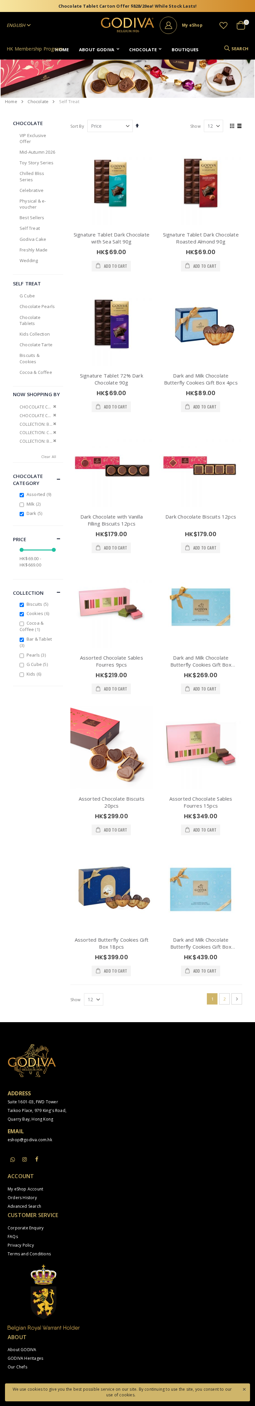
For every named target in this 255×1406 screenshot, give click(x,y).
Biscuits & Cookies (30, 358)
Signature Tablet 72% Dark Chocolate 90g (111, 379)
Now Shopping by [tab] (36, 394)
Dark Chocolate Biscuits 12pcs (200, 516)
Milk (34, 504)
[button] (223, 25)
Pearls (37, 655)
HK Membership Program (35, 49)
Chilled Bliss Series (32, 176)
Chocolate (38, 101)
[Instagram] (25, 1159)
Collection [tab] (28, 592)
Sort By (77, 126)
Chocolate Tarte (36, 345)
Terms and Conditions (29, 1254)
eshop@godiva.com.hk (30, 1140)
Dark (35, 513)
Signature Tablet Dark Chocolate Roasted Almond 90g (201, 238)
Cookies (39, 613)
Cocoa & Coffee (36, 372)
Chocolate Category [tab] (28, 479)
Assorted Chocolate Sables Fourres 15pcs (200, 802)
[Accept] (244, 1388)
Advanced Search (24, 1206)
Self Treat (30, 228)
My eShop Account (25, 1189)
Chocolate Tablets (30, 320)
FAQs (13, 1236)
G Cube (27, 296)
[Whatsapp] (13, 1160)
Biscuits (38, 604)
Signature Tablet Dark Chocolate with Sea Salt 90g (111, 238)
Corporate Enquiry (25, 1228)
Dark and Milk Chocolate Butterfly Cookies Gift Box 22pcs (200, 946)
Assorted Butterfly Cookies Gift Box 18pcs (111, 943)
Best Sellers (32, 218)
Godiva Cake (33, 239)
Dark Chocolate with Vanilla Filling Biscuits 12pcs (111, 520)
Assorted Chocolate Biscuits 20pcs (111, 802)
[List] (239, 126)
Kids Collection (35, 334)
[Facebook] (37, 1159)
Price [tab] (19, 539)
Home (11, 101)
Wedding (29, 260)
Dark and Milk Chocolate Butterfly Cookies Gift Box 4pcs (201, 379)
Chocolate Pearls (37, 306)
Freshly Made (33, 250)
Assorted (40, 494)
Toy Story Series (36, 163)
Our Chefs (17, 1367)
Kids (35, 674)
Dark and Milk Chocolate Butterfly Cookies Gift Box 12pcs (200, 664)
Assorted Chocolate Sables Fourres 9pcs (111, 661)
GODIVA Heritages (25, 1358)
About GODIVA (22, 1349)
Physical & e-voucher (33, 204)
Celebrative (31, 190)
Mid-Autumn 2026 (37, 152)
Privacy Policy (21, 1245)
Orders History (22, 1197)
